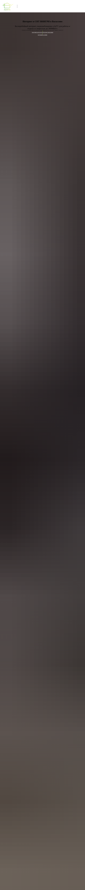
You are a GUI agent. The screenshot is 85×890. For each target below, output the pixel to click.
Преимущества (22, 6)
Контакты (21, 7)
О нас (19, 5)
